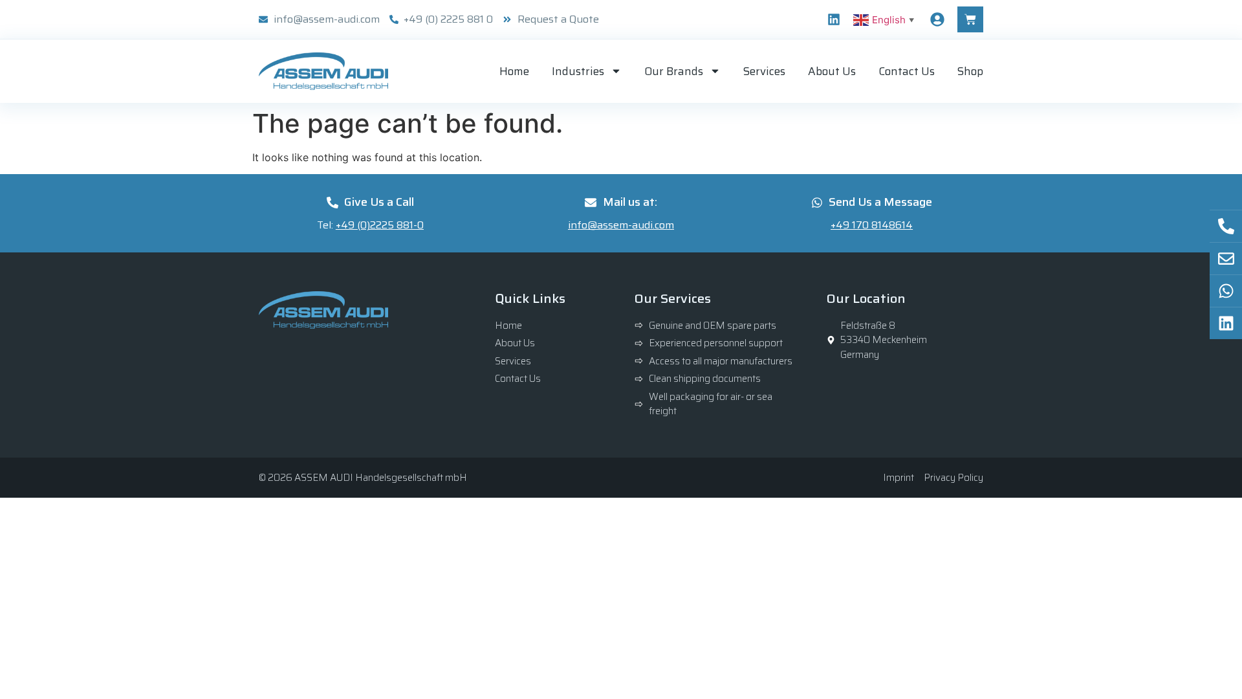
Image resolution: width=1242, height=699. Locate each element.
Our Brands (673, 71)
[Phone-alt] (1226, 226)
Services (764, 71)
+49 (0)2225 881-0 (380, 225)
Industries (578, 71)
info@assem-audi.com (621, 225)
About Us (832, 71)
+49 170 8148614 (872, 225)
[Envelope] (1226, 258)
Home (514, 71)
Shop (970, 71)
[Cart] (970, 19)
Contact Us (906, 71)
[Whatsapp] (1226, 290)
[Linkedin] (833, 19)
